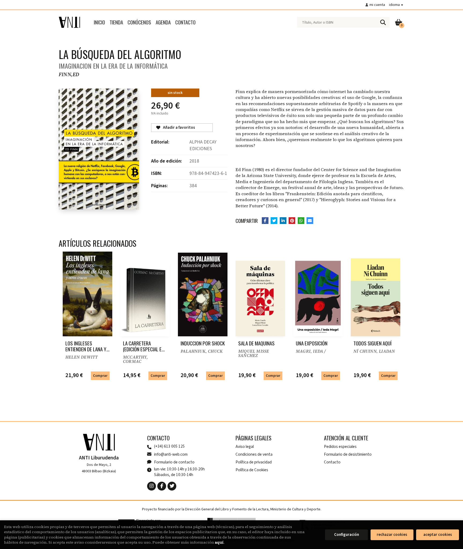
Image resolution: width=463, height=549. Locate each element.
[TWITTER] (171, 486)
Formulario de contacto (174, 462)
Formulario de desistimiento (348, 454)
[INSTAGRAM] (151, 486)
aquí (219, 542)
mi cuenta (377, 5)
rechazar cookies (392, 534)
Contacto (332, 462)
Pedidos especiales (340, 446)
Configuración (346, 534)
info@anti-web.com (171, 454)
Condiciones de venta (254, 454)
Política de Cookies (252, 470)
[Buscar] (383, 22)
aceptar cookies (437, 534)
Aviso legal (245, 446)
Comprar (100, 375)
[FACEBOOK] (161, 486)
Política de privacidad (254, 462)
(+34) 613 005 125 (169, 446)
